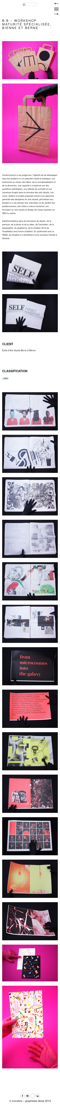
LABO (5, 378)
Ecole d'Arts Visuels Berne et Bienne (19, 350)
